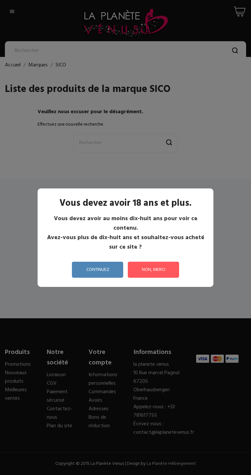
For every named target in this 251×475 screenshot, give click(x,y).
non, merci (153, 269)
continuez (97, 269)
